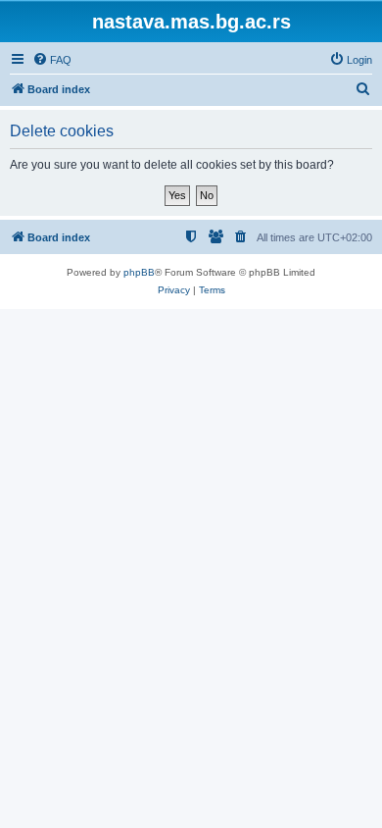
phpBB (139, 272)
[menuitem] (52, 60)
